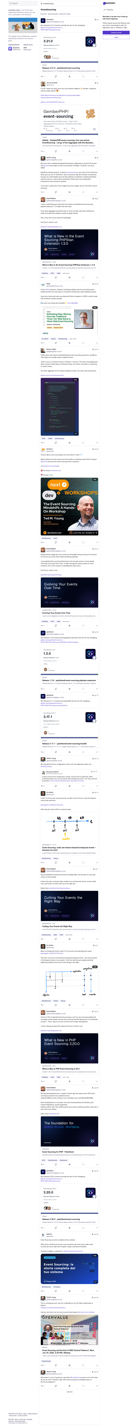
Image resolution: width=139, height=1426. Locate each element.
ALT (76, 433)
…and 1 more (72, 339)
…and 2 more (65, 621)
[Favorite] (69, 76)
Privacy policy (13, 1415)
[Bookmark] (83, 76)
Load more (69, 1392)
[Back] (41, 3)
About (20, 1413)
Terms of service (22, 1415)
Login (116, 37)
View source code (20, 1421)
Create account (116, 33)
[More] (97, 76)
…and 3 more (65, 273)
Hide (94, 307)
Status (25, 1413)
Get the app (22, 1419)
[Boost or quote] (56, 76)
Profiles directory (32, 1413)
